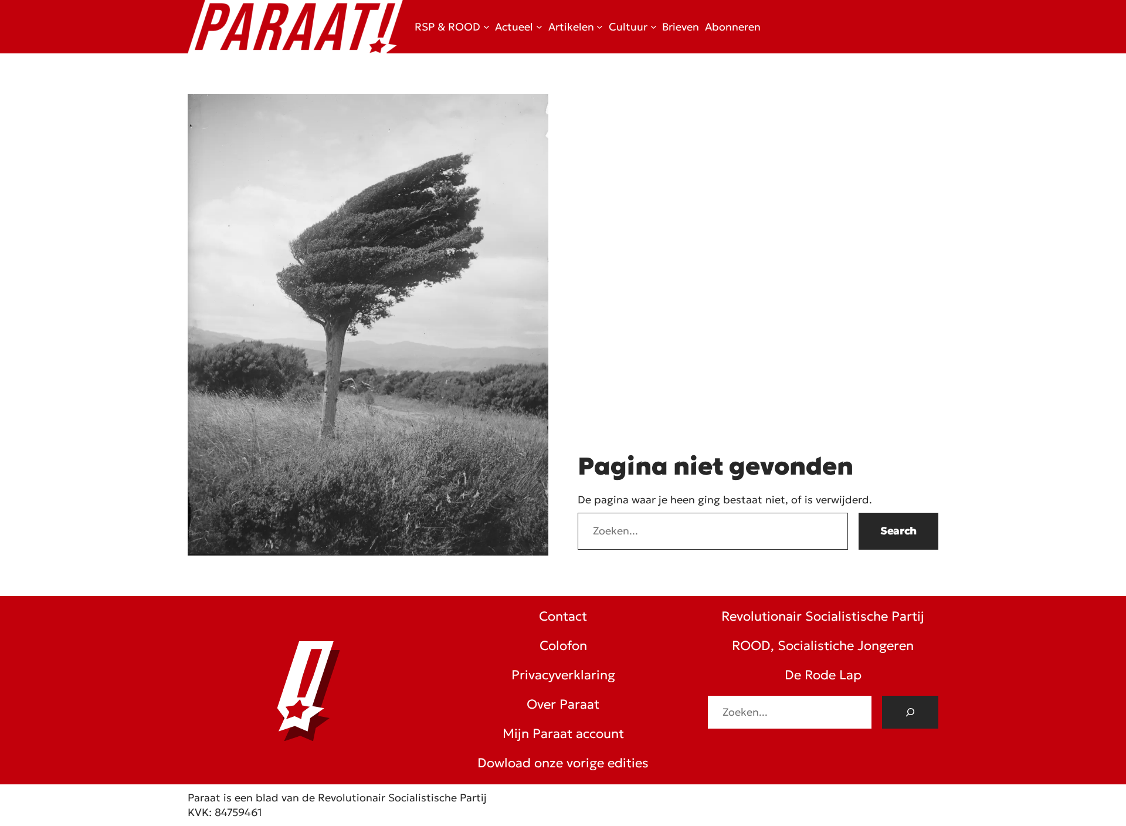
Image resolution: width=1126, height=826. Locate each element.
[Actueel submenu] (539, 26)
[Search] (910, 712)
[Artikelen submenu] (599, 26)
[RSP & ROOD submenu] (486, 26)
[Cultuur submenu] (653, 26)
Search (898, 530)
